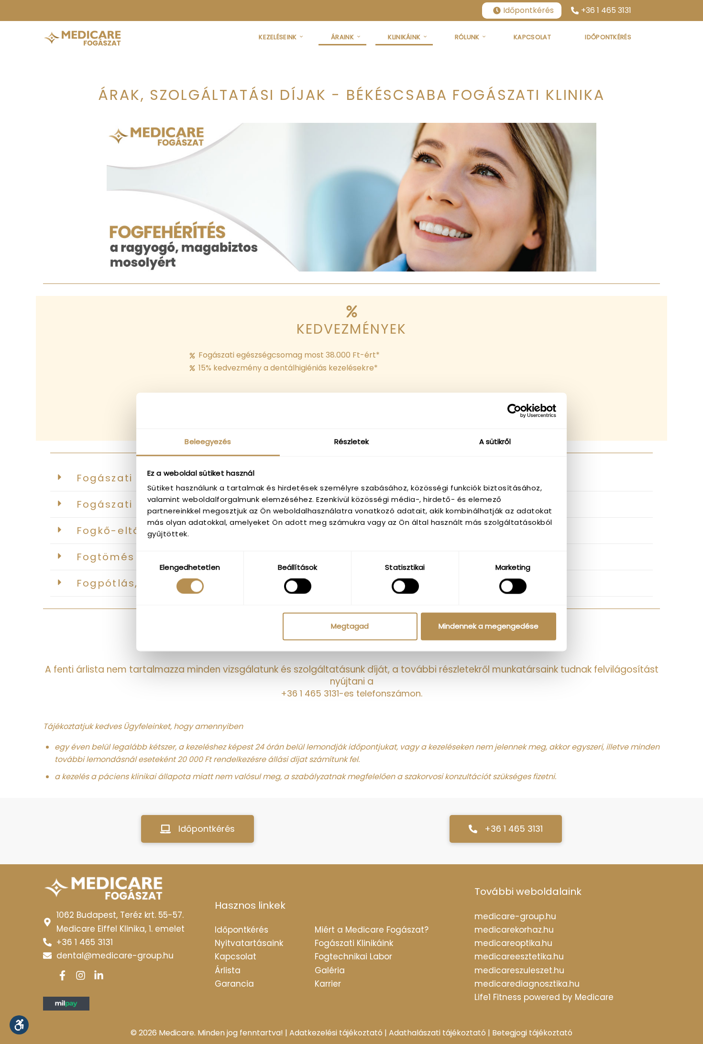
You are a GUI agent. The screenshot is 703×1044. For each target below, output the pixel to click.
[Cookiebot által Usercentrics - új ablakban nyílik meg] (514, 410)
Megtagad (350, 626)
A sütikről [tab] (495, 441)
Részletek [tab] (351, 441)
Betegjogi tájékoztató (532, 1032)
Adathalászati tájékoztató (437, 1032)
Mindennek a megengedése (488, 626)
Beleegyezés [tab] (208, 441)
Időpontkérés (528, 10)
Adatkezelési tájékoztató (336, 1032)
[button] (197, 829)
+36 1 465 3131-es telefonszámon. (351, 693)
